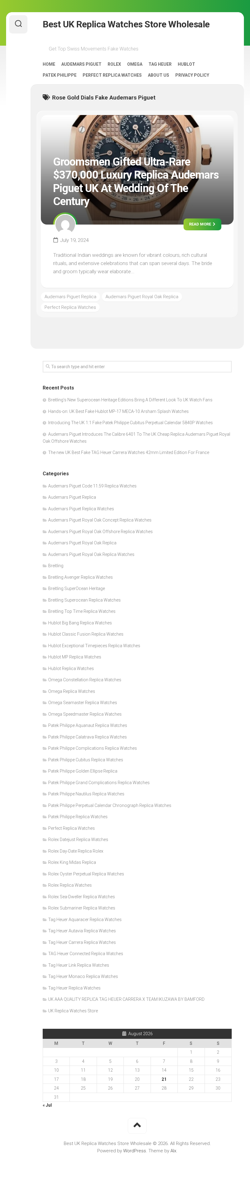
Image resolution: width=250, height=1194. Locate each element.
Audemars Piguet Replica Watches (81, 508)
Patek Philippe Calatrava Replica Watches (87, 737)
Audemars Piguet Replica (70, 296)
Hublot (186, 64)
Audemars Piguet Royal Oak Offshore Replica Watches (100, 531)
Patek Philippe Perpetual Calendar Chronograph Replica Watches (109, 805)
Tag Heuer (160, 64)
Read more (200, 224)
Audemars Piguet (81, 64)
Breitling (55, 565)
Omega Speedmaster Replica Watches (85, 714)
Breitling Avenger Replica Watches (80, 577)
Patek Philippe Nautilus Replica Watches (86, 793)
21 (164, 1079)
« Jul (47, 1105)
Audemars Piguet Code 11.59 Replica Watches (92, 486)
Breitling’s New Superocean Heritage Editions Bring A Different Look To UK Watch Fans (130, 399)
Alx (173, 1151)
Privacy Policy (192, 75)
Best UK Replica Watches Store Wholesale (126, 24)
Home (49, 64)
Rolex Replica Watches (70, 885)
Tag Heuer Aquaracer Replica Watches (85, 919)
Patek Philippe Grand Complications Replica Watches (99, 782)
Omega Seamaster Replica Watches (82, 702)
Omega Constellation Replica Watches (84, 679)
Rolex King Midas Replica (72, 862)
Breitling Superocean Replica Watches (84, 600)
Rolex (114, 64)
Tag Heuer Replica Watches (74, 988)
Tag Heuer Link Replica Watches (78, 965)
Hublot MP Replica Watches (74, 657)
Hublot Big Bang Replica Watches (80, 622)
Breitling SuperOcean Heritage (76, 588)
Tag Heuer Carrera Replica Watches (82, 942)
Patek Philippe (60, 75)
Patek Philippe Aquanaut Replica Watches (87, 725)
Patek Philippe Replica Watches (78, 816)
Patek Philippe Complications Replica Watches (92, 748)
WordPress (134, 1151)
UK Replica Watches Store (73, 1010)
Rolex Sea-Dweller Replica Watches (81, 896)
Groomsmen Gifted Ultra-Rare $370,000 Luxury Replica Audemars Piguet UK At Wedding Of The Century (136, 181)
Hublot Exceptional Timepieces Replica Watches (94, 645)
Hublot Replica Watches (71, 668)
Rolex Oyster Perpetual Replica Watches (86, 873)
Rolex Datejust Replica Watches (78, 839)
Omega (134, 64)
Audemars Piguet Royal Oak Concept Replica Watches (100, 520)
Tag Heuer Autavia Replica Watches (82, 930)
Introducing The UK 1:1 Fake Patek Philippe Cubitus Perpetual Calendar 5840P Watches (130, 422)
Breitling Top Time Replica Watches (82, 611)
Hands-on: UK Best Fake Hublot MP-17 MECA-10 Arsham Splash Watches (118, 411)
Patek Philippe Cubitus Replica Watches (85, 759)
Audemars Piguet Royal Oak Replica (141, 296)
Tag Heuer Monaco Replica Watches (83, 976)
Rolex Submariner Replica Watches (81, 908)
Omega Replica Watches (71, 691)
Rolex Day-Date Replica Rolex (75, 851)
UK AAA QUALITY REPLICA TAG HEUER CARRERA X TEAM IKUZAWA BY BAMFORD (126, 999)
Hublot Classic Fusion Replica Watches (85, 634)
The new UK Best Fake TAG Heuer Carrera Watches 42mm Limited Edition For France (128, 452)
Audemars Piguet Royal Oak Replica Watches (91, 554)
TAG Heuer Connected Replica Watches (85, 953)
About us (158, 75)
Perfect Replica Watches (112, 75)
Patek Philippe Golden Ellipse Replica (82, 771)
